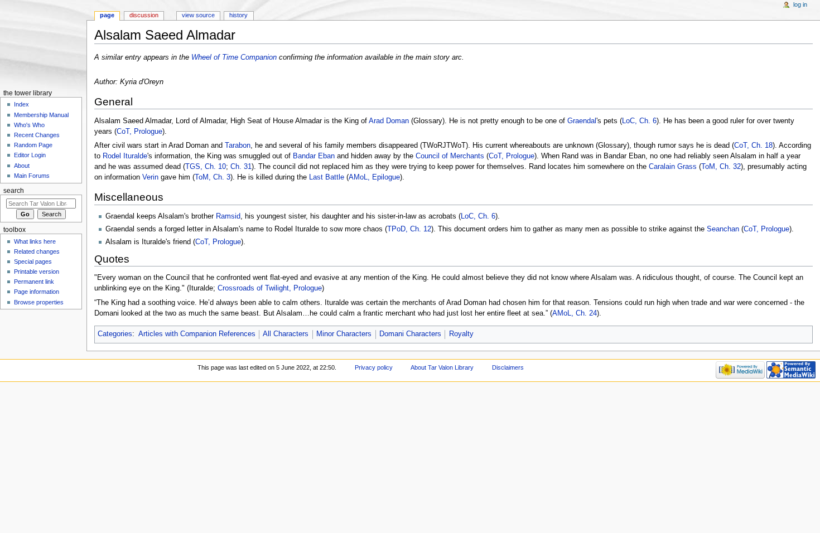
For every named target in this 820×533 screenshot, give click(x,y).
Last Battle (326, 177)
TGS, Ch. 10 (205, 167)
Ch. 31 (241, 167)
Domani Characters (410, 334)
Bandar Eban (314, 156)
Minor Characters (344, 334)
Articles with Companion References (196, 334)
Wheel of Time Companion (234, 57)
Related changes (37, 251)
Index (21, 104)
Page (107, 15)
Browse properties (39, 302)
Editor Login (30, 155)
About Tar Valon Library (442, 367)
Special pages (33, 261)
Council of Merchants (450, 156)
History (238, 15)
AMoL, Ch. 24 (574, 313)
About (22, 165)
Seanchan (723, 229)
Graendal (581, 121)
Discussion (143, 15)
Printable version (36, 271)
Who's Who (29, 125)
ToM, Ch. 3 (212, 177)
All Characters (285, 334)
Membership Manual (41, 115)
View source (198, 15)
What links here (35, 241)
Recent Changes (37, 135)
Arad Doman (389, 121)
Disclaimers (508, 367)
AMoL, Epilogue (374, 177)
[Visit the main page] (43, 43)
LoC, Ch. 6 (639, 121)
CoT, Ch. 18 (753, 145)
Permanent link (34, 281)
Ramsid (228, 216)
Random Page (33, 145)
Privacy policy (374, 367)
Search (13, 190)
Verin (150, 177)
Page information (36, 291)
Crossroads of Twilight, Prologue (270, 288)
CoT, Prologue (139, 131)
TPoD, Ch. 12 (409, 229)
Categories (115, 334)
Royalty (461, 334)
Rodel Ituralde (125, 156)
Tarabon (237, 145)
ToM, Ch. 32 (721, 167)
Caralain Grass (673, 167)
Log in (800, 4)
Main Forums (32, 175)
